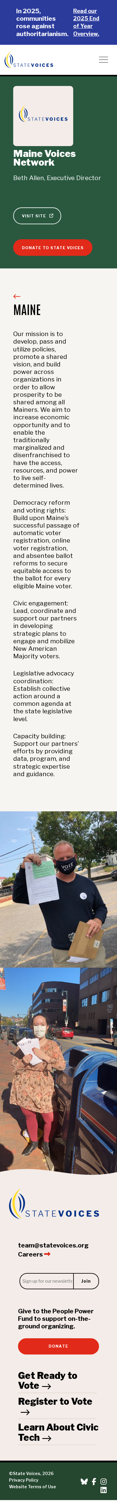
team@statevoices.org (53, 1245)
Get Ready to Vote (47, 1380)
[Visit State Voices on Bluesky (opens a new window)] (84, 1481)
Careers (31, 1254)
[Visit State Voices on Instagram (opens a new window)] (103, 1481)
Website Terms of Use (32, 1487)
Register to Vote (55, 1401)
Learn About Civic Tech (58, 1432)
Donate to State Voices (53, 248)
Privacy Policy (23, 1480)
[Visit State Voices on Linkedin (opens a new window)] (103, 1490)
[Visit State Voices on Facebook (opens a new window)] (94, 1481)
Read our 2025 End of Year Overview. (86, 22)
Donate (58, 1346)
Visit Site (34, 216)
